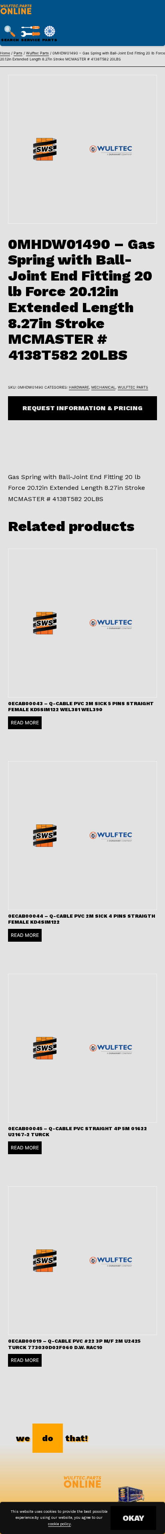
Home (5, 53)
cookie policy (59, 1524)
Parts (18, 53)
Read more (25, 723)
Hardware (79, 387)
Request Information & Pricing (82, 408)
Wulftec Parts (37, 53)
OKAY (133, 1518)
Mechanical (103, 387)
